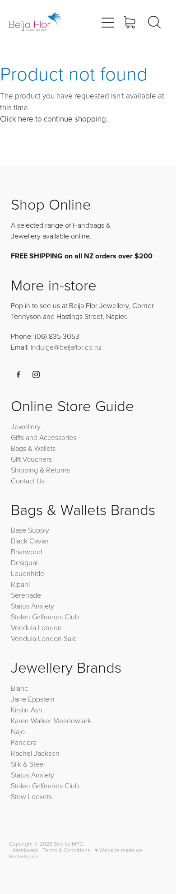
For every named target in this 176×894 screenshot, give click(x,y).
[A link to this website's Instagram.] (36, 374)
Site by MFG (68, 843)
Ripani (20, 584)
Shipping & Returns (40, 470)
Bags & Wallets (33, 448)
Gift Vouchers (31, 459)
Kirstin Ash (26, 710)
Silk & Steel (28, 764)
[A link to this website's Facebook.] (18, 374)
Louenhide (27, 573)
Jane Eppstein (33, 699)
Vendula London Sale (44, 638)
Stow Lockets (31, 796)
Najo (18, 731)
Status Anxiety (32, 606)
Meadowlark (72, 720)
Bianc (20, 688)
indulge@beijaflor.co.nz (66, 347)
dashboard (25, 850)
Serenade (26, 595)
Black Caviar (30, 541)
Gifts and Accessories (43, 437)
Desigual (24, 562)
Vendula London (36, 627)
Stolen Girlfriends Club (45, 617)
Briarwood (26, 552)
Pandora (24, 742)
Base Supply (30, 530)
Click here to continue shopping (53, 118)
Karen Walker (31, 720)
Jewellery (26, 426)
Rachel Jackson (35, 753)
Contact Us (28, 481)
